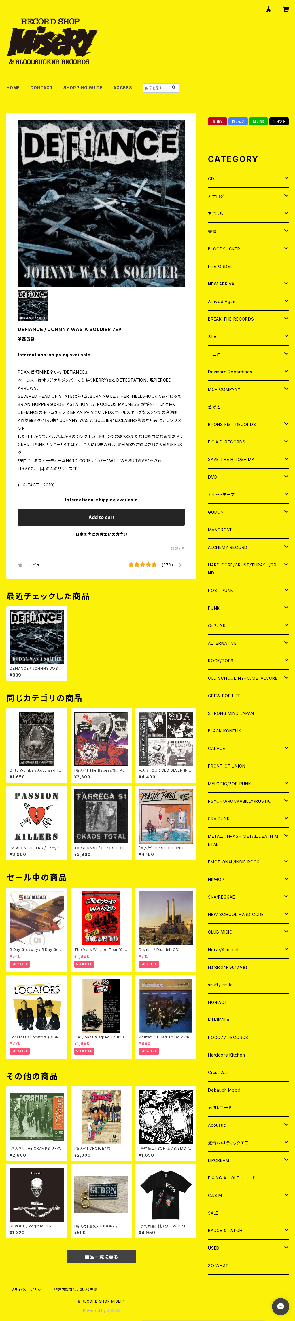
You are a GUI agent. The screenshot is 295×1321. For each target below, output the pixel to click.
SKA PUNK (219, 818)
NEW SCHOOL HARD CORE (236, 914)
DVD (212, 477)
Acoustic (217, 1125)
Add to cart (101, 517)
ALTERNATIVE (222, 643)
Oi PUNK (217, 625)
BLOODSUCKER (224, 248)
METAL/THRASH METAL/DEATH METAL (243, 840)
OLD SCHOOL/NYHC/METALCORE (243, 678)
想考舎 (214, 406)
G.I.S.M (215, 1195)
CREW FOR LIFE (224, 695)
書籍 (212, 231)
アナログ (216, 196)
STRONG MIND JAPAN (231, 713)
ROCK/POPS (221, 660)
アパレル (216, 213)
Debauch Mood (224, 1090)
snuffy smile (220, 984)
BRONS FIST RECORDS (232, 424)
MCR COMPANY (224, 389)
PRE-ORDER (220, 266)
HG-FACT (218, 1002)
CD (211, 178)
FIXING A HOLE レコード (232, 1177)
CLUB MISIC (220, 932)
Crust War (218, 1072)
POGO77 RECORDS (228, 1037)
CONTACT (41, 87)
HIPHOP (216, 879)
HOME (13, 87)
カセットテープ (221, 494)
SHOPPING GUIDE (83, 87)
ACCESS (122, 87)
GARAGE (216, 748)
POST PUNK (220, 590)
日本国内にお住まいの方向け (101, 534)
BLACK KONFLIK (224, 730)
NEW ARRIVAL (222, 283)
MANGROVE (220, 529)
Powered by (95, 1310)
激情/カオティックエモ (228, 1142)
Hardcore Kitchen (226, 1054)
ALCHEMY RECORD (227, 547)
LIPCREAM (218, 1160)
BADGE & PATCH (225, 1230)
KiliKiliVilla (218, 1019)
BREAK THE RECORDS (231, 319)
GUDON (216, 512)
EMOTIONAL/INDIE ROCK (234, 861)
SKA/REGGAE (221, 896)
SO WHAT (218, 1265)
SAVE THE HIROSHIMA (231, 459)
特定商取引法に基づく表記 (75, 1290)
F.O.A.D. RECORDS (226, 441)
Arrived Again (222, 301)
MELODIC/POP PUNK (229, 783)
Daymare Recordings (230, 371)
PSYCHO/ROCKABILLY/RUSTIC (239, 801)
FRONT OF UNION (226, 766)
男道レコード (220, 1107)
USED (214, 1248)
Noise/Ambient (223, 949)
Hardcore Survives (228, 967)
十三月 (214, 354)
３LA (212, 336)
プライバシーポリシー (28, 1290)
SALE (213, 1212)
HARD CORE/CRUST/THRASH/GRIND (243, 568)
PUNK (214, 608)
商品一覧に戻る (101, 1257)
